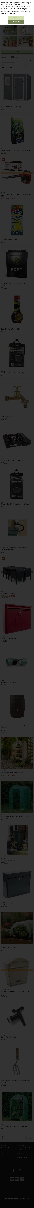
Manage (16, 18)
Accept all (16, 22)
